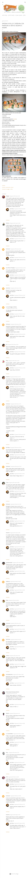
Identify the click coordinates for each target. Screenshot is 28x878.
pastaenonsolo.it (9, 562)
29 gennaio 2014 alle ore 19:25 (12, 308)
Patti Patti (8, 639)
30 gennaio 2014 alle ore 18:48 (19, 823)
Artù (7, 777)
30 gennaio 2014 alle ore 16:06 (19, 609)
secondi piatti (8, 187)
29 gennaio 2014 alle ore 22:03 (19, 257)
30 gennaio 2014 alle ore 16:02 (19, 521)
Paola (7, 600)
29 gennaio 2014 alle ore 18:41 (15, 196)
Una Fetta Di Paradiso (10, 268)
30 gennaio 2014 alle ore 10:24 (15, 639)
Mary (7, 360)
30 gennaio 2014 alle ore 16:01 (19, 473)
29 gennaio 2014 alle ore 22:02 (19, 208)
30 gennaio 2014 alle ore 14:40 (15, 713)
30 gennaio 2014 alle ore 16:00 (19, 454)
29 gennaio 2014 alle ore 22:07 (19, 434)
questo (14, 119)
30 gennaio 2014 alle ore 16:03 (19, 547)
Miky (7, 752)
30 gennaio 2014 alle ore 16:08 (19, 704)
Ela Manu (8, 447)
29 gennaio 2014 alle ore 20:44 (13, 344)
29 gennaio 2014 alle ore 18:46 (15, 223)
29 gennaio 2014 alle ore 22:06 (19, 386)
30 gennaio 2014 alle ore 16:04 (19, 571)
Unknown (8, 249)
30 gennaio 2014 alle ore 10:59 (18, 674)
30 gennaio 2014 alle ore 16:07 (19, 646)
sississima (8, 623)
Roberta (7, 713)
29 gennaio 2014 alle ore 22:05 (19, 334)
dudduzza (8, 581)
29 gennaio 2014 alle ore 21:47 (15, 376)
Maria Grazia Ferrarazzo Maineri (12, 692)
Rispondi (7, 220)
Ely (6, 344)
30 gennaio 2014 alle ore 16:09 (19, 742)
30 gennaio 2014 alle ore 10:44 (15, 655)
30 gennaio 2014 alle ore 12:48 (12, 693)
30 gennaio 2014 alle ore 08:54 (18, 562)
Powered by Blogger (15, 874)
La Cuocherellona (9, 733)
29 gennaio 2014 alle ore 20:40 (15, 324)
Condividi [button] (3, 185)
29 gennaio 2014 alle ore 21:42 (14, 360)
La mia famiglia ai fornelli (11, 307)
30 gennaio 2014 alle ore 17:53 (19, 804)
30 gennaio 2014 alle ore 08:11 (15, 532)
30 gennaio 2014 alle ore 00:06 (14, 482)
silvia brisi (8, 288)
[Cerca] (25, 2)
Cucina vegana (18, 15)
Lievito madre (11, 15)
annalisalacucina (9, 674)
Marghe (7, 196)
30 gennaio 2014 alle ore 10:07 (16, 623)
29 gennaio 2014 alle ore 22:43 (15, 466)
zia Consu (12, 209)
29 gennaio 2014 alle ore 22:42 (15, 447)
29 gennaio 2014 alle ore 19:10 (20, 268)
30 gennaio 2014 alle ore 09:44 (14, 600)
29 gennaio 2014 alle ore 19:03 (15, 249)
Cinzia (7, 482)
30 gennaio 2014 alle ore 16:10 (14, 752)
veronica (7, 655)
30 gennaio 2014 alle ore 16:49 (13, 777)
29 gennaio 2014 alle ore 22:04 (19, 295)
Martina (7, 223)
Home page (4, 15)
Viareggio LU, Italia (9, 189)
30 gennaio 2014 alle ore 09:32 (15, 581)
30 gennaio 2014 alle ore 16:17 (19, 762)
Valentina (8, 377)
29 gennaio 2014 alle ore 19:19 (15, 288)
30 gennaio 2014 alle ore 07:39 (15, 504)
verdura (12, 187)
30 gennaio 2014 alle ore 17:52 (19, 784)
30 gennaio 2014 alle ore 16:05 (19, 590)
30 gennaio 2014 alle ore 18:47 (15, 814)
